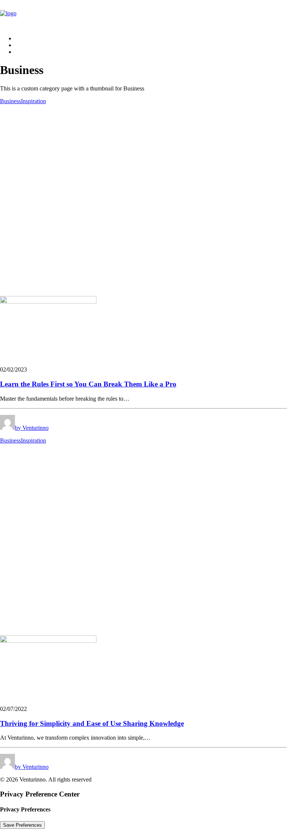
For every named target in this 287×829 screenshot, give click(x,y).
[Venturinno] (143, 14)
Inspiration (33, 101)
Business (10, 101)
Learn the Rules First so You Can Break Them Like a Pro (88, 384)
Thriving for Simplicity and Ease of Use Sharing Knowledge (92, 723)
